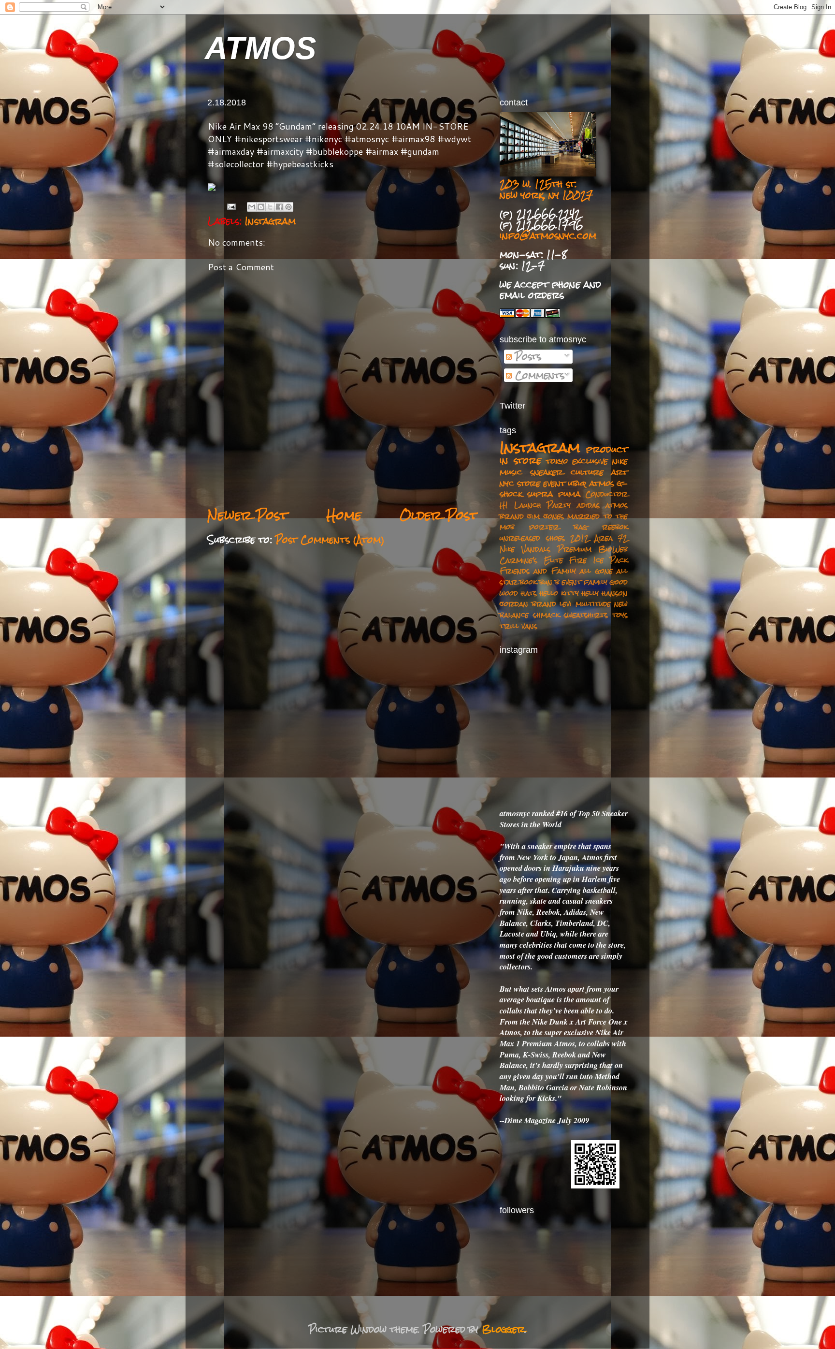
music (511, 472)
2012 (579, 537)
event (571, 581)
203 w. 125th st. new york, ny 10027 (546, 189)
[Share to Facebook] (279, 207)
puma (569, 493)
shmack (546, 614)
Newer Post (247, 515)
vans (529, 625)
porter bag (558, 526)
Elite (553, 560)
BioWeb (613, 549)
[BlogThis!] (261, 207)
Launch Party (542, 505)
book (528, 581)
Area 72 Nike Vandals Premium (564, 543)
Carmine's (518, 560)
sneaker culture (567, 472)
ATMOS (260, 48)
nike (620, 461)
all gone (596, 570)
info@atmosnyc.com (548, 235)
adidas (588, 505)
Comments (538, 375)
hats (529, 593)
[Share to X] (270, 207)
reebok (615, 526)
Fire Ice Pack (598, 560)
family (595, 581)
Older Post (439, 515)
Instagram (270, 221)
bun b (549, 581)
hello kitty (559, 593)
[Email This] (252, 207)
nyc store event (532, 483)
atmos (602, 483)
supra (540, 493)
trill (509, 625)
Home (343, 515)
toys (620, 614)
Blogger (503, 1329)
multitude (593, 603)
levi (566, 603)
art (619, 472)
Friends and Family (538, 570)
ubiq (577, 483)
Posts (526, 356)
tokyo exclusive (577, 461)
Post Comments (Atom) (330, 539)
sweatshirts (586, 614)
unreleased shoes (532, 537)
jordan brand (528, 603)
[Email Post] (231, 206)
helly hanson (604, 593)
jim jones (545, 516)
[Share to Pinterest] (288, 207)
